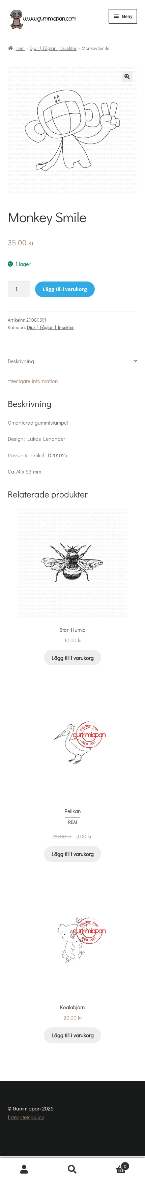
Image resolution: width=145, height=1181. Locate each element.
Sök (72, 1169)
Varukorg (111, 1164)
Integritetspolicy (26, 1117)
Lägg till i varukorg (65, 289)
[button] (127, 76)
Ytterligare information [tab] (33, 380)
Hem (20, 48)
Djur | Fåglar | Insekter (53, 48)
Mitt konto (24, 1169)
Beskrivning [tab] (21, 361)
